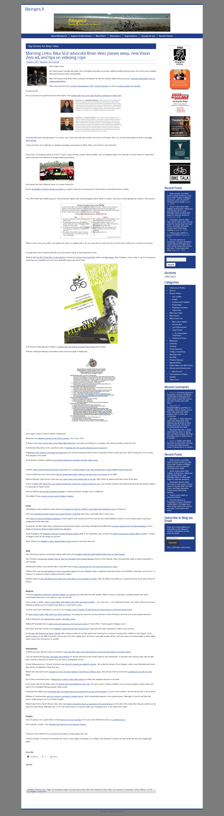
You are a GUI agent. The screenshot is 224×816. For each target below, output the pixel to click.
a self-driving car (118, 720)
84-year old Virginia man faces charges (45, 633)
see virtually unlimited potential (51, 491)
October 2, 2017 (32, 62)
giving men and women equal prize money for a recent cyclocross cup (71, 484)
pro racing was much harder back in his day (78, 479)
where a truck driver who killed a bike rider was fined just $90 (69, 602)
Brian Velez (107, 790)
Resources (115, 36)
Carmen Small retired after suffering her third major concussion (81, 474)
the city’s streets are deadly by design (80, 664)
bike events (81, 790)
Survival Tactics (166, 36)
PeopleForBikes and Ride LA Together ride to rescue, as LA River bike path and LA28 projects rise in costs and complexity (179, 412)
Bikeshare (174, 341)
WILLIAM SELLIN (177, 430)
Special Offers (175, 363)
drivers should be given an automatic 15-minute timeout (90, 704)
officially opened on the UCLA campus (53, 438)
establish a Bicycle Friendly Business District (61, 534)
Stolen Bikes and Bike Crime (181, 365)
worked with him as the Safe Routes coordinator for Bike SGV (96, 96)
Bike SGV (90, 790)
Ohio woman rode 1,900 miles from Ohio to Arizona (50, 614)
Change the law (148, 36)
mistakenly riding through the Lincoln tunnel (71, 629)
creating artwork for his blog (128, 86)
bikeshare (98, 790)
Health (174, 299)
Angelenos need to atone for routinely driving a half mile (57, 514)
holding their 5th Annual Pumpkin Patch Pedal (76, 347)
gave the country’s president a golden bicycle (65, 696)
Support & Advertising (81, 36)
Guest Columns (176, 349)
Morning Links (40, 790)
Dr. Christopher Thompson (179, 334)
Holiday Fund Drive (177, 352)
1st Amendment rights (60, 790)
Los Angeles (31, 792)
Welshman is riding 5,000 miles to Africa (68, 679)
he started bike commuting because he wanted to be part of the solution (77, 692)
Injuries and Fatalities (181, 302)
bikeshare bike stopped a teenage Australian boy (47, 453)
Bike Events (174, 316)
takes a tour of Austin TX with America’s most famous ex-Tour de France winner (99, 610)
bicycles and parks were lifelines (56, 657)
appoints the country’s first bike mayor (59, 619)
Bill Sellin (173, 419)
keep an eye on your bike (71, 720)
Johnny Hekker (139, 790)
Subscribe (173, 543)
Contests (173, 344)
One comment (54, 62)
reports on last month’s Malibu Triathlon (57, 496)
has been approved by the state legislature (129, 526)
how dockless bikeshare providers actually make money (75, 460)
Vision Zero (41, 792)
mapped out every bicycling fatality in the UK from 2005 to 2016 (75, 672)
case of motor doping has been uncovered (50, 470)
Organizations (131, 36)
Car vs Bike (176, 297)
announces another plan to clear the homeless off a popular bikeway (66, 559)
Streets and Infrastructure (180, 368)
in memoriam (128, 790)
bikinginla (43, 62)
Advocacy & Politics (177, 288)
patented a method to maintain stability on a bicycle (55, 595)
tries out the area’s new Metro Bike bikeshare (56, 443)
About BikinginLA (59, 36)
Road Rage (176, 305)
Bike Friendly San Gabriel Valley (127, 534)
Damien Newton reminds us (48, 189)
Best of (172, 291)
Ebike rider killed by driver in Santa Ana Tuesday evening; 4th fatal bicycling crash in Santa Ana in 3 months (179, 434)
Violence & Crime (179, 338)
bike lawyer (109, 257)
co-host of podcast (89, 86)
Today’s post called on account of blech (177, 234)
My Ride (173, 357)
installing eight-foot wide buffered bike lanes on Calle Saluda (100, 554)
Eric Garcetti (117, 790)
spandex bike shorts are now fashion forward (67, 724)
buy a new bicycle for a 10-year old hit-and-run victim (95, 567)
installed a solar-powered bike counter (56, 541)
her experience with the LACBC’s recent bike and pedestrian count (88, 509)
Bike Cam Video (176, 313)
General (173, 346)
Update (173, 377)
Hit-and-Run (177, 324)
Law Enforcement (179, 327)
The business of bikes (178, 374)
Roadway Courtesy (180, 307)
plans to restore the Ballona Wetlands (45, 519)
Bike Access (177, 371)
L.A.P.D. (149, 790)
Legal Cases (177, 330)
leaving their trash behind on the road (74, 684)
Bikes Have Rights (179, 322)
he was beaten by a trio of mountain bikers (58, 571)
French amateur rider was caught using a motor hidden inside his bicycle (102, 470)
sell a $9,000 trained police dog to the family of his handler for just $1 (68, 579)
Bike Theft (100, 36)
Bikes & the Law (176, 318)
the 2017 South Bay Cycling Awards (51, 257)
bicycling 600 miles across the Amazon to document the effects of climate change (97, 652)
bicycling (72, 790)
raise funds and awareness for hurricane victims (68, 624)
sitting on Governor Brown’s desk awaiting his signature (48, 529)
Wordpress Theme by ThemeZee (112, 811)
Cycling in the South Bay (85, 257)
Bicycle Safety (175, 293)
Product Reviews (176, 360)
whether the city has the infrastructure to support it (86, 448)
